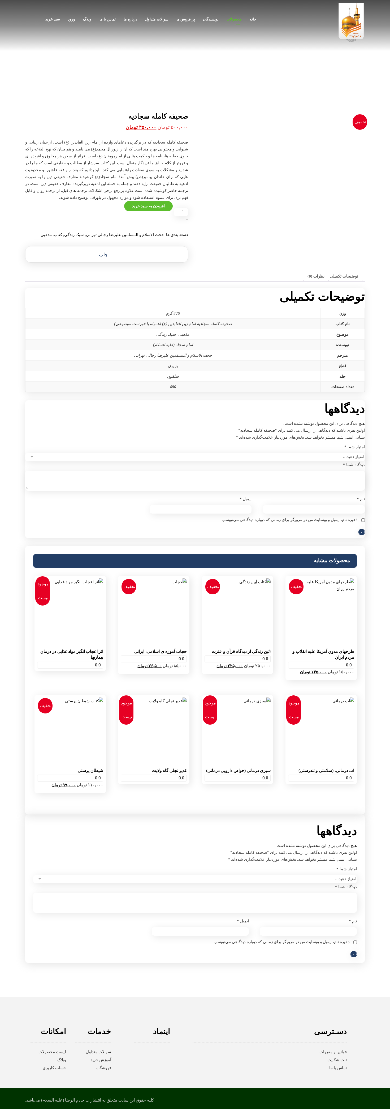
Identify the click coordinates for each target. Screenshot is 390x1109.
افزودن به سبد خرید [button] (321, 680)
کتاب (58, 235)
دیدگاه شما (354, 465)
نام (361, 499)
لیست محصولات (52, 1052)
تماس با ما (338, 1068)
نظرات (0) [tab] (315, 276)
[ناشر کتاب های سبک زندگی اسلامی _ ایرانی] (351, 23)
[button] (107, 254)
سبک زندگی (74, 235)
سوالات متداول (98, 1052)
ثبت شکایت (337, 1060)
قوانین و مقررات (333, 1052)
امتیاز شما (354, 447)
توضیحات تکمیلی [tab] (344, 276)
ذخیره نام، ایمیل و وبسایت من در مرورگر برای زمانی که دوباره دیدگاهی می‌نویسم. (290, 520)
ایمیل (246, 499)
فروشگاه (103, 1068)
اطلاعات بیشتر (70, 673)
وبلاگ (61, 1060)
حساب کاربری (54, 1068)
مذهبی (46, 235)
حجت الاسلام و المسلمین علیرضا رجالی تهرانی (125, 235)
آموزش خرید (100, 1060)
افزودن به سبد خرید (148, 206)
